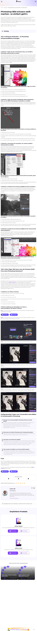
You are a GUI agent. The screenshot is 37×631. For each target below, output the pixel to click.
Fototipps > (6, 7)
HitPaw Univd (18, 548)
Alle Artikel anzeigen (14, 498)
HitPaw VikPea (18, 526)
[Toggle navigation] (35, 1)
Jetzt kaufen (13, 531)
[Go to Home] (18, 1)
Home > (2, 7)
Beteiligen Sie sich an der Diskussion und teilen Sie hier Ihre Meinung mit (18, 503)
